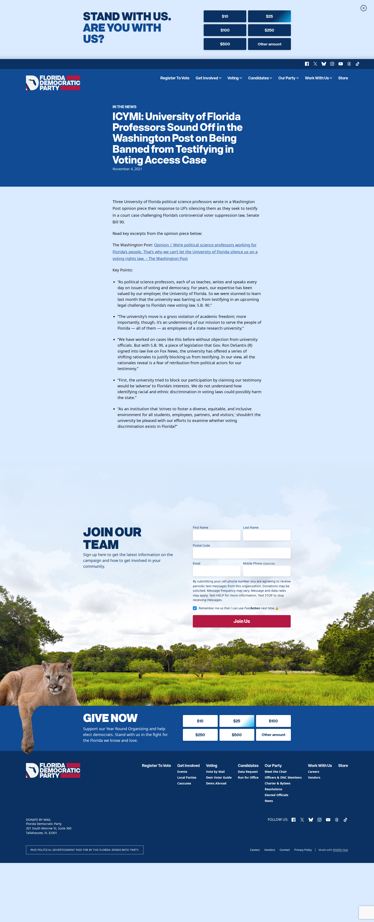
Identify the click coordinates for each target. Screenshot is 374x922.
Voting (233, 77)
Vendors (314, 777)
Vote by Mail (215, 772)
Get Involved (207, 77)
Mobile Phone (259, 563)
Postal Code (201, 545)
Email (196, 563)
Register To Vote (174, 77)
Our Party (286, 77)
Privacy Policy (303, 850)
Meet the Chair (276, 772)
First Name (200, 527)
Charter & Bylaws (277, 783)
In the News (125, 106)
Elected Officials (276, 795)
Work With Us (317, 77)
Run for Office (248, 777)
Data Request (248, 772)
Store (343, 77)
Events (182, 772)
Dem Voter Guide (219, 777)
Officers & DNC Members (283, 777)
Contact (285, 850)
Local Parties (186, 777)
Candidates (258, 77)
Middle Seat (340, 850)
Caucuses (184, 783)
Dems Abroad (216, 783)
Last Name (250, 527)
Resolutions (273, 789)
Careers (313, 772)
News (269, 801)
